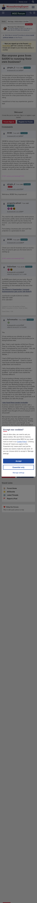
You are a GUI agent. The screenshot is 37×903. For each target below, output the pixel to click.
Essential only (18, 467)
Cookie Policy (22, 441)
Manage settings (18, 472)
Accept (19, 461)
